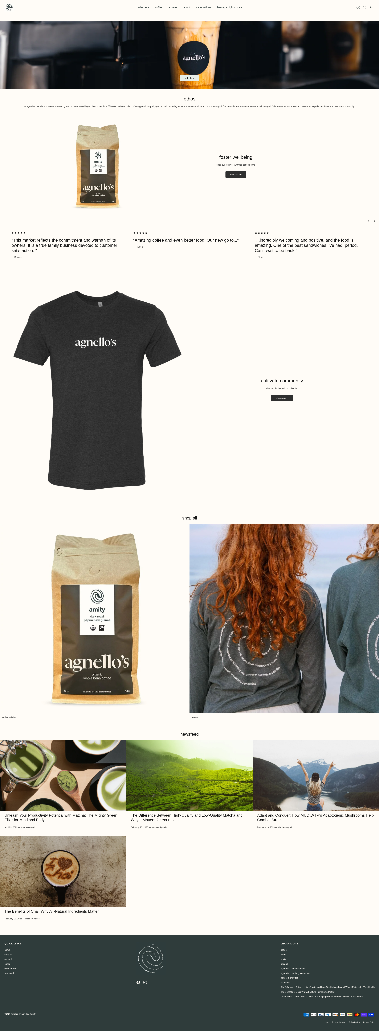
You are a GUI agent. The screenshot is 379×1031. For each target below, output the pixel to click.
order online (10, 968)
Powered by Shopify (27, 1014)
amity (283, 959)
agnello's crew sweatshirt (293, 968)
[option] (189, 55)
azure (283, 954)
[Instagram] (145, 982)
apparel (172, 7)
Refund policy (354, 1022)
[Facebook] (138, 982)
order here (143, 7)
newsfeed (189, 734)
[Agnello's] (9, 7)
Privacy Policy (369, 1022)
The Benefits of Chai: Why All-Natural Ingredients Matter (51, 911)
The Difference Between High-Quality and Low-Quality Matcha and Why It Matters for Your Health (328, 987)
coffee (158, 7)
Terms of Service (338, 1022)
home (7, 950)
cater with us (203, 7)
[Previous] (368, 221)
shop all (8, 954)
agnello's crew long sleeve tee (295, 973)
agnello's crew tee (289, 978)
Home (326, 1022)
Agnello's (15, 1014)
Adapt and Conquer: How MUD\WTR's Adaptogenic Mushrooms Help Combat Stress (322, 996)
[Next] (375, 221)
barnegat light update (229, 7)
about (186, 7)
